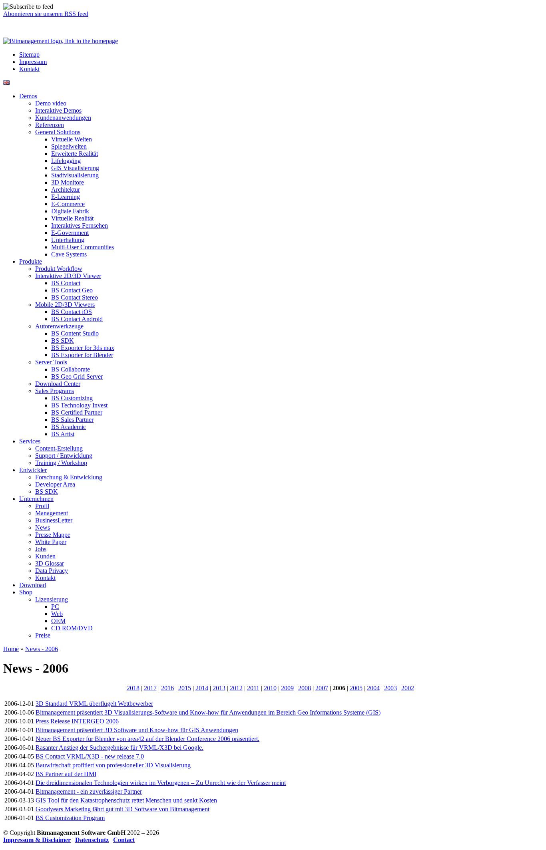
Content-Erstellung (59, 448)
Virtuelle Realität (72, 218)
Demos (28, 96)
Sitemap (29, 54)
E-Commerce (68, 204)
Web (57, 613)
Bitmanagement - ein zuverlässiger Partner (89, 791)
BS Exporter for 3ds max (82, 347)
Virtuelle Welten (71, 139)
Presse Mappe (52, 534)
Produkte (30, 261)
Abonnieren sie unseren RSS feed (45, 13)
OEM (58, 621)
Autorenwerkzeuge (59, 326)
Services (29, 441)
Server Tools (51, 362)
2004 (373, 688)
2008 (304, 688)
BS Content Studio (75, 333)
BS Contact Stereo (74, 297)
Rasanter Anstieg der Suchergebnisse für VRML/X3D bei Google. (119, 747)
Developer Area (55, 484)
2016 (167, 688)
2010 (270, 688)
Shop (25, 592)
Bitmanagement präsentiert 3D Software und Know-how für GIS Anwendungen (137, 730)
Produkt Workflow (58, 268)
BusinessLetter (53, 520)
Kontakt (29, 69)
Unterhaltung (67, 239)
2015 (184, 688)
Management (51, 513)
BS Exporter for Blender (82, 355)
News (42, 527)
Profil (42, 505)
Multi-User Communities (82, 247)
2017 (150, 688)
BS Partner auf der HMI (66, 774)
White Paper (50, 541)
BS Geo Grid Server (77, 376)
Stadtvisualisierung (75, 175)
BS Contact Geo (72, 290)
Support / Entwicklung (63, 455)
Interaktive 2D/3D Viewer (68, 275)
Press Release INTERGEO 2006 (77, 721)
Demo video (50, 103)
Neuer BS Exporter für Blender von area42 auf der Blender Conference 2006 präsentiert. (147, 738)
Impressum (33, 61)
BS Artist (62, 434)
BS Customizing (72, 398)
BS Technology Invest (79, 405)
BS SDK (62, 340)
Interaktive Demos (58, 110)
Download (32, 585)
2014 (201, 688)
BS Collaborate (70, 369)
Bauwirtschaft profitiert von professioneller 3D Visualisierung (113, 765)
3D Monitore (67, 182)
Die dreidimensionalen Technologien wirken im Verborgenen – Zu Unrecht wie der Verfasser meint (161, 782)
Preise (42, 635)
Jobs (40, 549)
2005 (356, 688)
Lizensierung (51, 599)
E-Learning (65, 196)
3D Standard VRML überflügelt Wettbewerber (94, 703)
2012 (236, 688)
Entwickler (33, 470)
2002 (407, 688)
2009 (287, 688)
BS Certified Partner (76, 412)
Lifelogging (66, 160)
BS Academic (68, 426)
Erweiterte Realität (74, 153)
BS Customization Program (70, 817)
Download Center (57, 383)
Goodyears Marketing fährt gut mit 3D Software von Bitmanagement (122, 809)
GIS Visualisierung (75, 168)
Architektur (65, 189)
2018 (133, 688)
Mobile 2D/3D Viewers (65, 304)
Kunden (45, 556)
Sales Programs (54, 390)
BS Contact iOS (71, 311)
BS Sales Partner (72, 419)
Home (11, 648)
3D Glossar (49, 563)
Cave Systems (69, 254)
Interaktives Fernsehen (79, 225)
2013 (219, 688)
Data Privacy (51, 570)
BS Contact (65, 283)
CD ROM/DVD (72, 628)
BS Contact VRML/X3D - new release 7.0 (90, 756)
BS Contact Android (77, 319)
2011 (253, 688)
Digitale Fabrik (70, 211)
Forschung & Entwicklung (68, 477)
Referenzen (49, 124)
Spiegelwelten (69, 146)
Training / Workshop (61, 462)
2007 (321, 688)
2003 (390, 688)
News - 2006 (41, 648)
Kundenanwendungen (63, 117)
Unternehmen (36, 498)
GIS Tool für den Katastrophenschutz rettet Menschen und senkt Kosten (126, 800)
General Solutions (57, 132)
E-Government (70, 232)
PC (55, 606)
